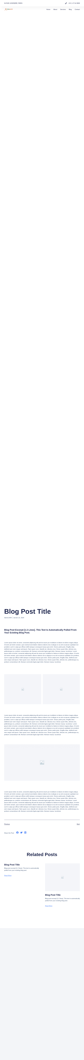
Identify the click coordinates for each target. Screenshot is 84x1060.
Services (63, 9)
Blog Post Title (12, 864)
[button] (17, 832)
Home (48, 9)
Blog (70, 9)
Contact (77, 9)
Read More (7, 875)
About (55, 9)
